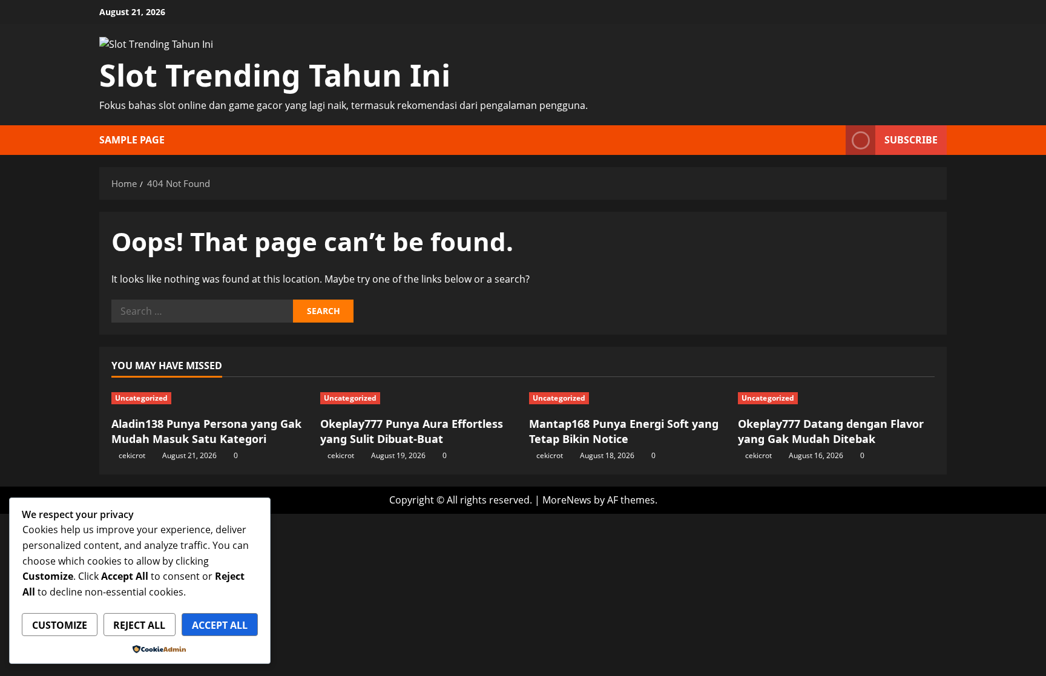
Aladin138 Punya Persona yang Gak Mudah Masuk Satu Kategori (206, 431)
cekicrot (132, 455)
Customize (59, 625)
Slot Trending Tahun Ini (274, 75)
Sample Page (132, 139)
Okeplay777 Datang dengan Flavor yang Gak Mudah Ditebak (831, 431)
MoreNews (566, 500)
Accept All (220, 625)
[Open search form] (833, 140)
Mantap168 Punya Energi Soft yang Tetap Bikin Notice (624, 431)
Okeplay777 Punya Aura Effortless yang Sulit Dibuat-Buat (411, 431)
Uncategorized (141, 398)
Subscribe (911, 139)
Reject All (139, 625)
